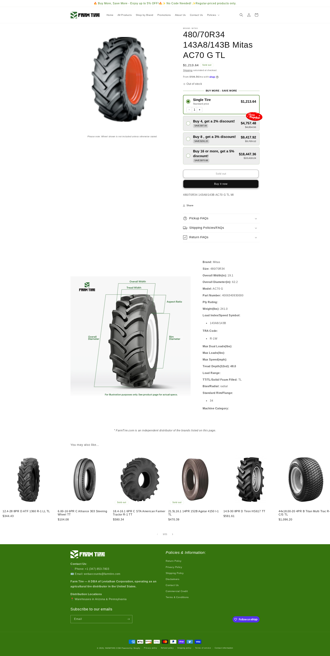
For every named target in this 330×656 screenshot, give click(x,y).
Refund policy (167, 648)
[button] (213, 15)
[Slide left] (157, 534)
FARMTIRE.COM (113, 648)
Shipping (187, 70)
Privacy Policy (174, 567)
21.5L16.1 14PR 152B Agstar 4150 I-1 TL (193, 513)
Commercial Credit (177, 591)
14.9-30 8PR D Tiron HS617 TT (244, 511)
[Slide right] (172, 534)
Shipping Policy (175, 573)
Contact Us (172, 585)
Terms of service (203, 648)
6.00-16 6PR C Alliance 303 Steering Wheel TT (82, 513)
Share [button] (190, 205)
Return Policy (174, 561)
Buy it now (221, 183)
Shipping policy (184, 648)
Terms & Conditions (177, 597)
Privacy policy (150, 648)
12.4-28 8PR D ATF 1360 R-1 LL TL (26, 511)
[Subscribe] (128, 619)
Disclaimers (172, 579)
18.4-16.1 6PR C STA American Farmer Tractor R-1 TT (139, 513)
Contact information (224, 648)
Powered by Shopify (131, 648)
